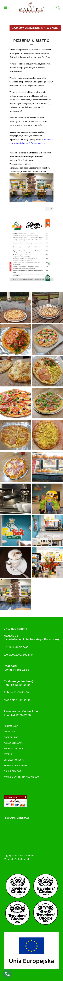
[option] (31, 189)
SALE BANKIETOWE (13, 748)
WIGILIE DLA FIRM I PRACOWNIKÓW (21, 777)
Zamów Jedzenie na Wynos (35, 27)
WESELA (8, 754)
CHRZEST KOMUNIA (13, 760)
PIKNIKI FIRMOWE (12, 771)
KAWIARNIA (9, 731)
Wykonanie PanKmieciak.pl (16, 859)
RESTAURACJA (11, 726)
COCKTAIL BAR (11, 737)
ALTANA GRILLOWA (13, 743)
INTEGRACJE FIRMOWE (15, 765)
